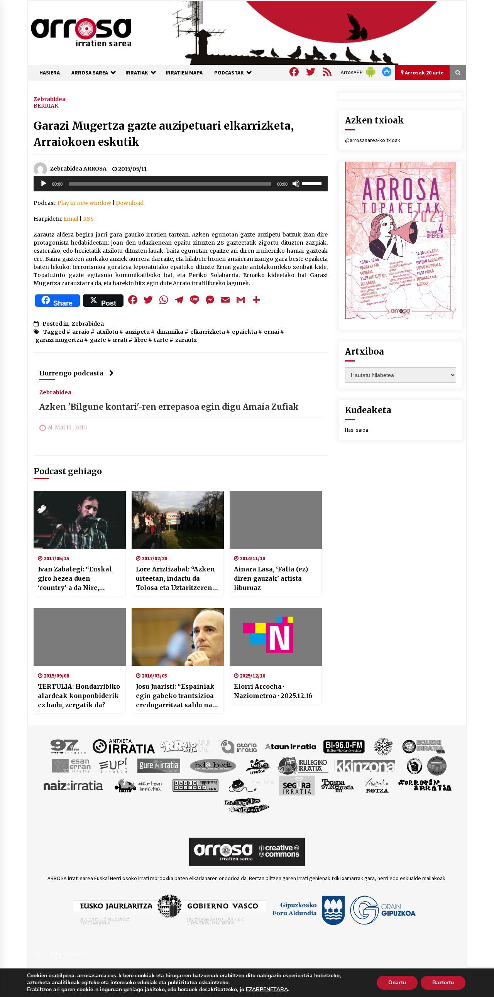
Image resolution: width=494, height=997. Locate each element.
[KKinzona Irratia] (365, 765)
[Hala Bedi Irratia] (212, 765)
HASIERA (49, 72)
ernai (271, 331)
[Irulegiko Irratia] (303, 765)
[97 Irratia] (68, 745)
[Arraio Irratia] (185, 745)
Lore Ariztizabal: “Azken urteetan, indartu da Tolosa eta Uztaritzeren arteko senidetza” (175, 578)
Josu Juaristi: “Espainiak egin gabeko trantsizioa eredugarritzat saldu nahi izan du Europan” (177, 696)
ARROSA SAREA (89, 72)
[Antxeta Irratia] (124, 745)
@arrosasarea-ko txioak (372, 140)
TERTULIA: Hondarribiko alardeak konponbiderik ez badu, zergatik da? (79, 696)
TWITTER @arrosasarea (60, 953)
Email (70, 218)
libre (140, 339)
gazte (98, 339)
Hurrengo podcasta (71, 373)
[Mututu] (296, 184)
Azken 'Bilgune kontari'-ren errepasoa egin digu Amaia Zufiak (169, 407)
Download (130, 202)
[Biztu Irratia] (383, 745)
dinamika (170, 331)
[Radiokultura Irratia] (195, 784)
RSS (88, 218)
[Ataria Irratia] (239, 745)
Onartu (397, 982)
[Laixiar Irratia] (437, 765)
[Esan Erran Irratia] (70, 765)
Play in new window (84, 202)
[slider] (313, 183)
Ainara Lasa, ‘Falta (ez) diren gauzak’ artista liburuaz (271, 578)
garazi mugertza (59, 339)
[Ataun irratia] (291, 745)
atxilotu (107, 331)
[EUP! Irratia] (113, 765)
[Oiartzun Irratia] (138, 784)
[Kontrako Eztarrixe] (414, 765)
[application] (181, 183)
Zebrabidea (50, 99)
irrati (120, 339)
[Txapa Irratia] (337, 784)
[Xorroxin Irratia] (424, 784)
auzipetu (137, 331)
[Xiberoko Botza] (376, 784)
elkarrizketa (207, 331)
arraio (81, 331)
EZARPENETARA (267, 989)
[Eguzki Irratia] (423, 745)
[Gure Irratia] (158, 765)
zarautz (186, 339)
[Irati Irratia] (259, 765)
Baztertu (443, 982)
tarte (161, 339)
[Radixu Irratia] (250, 784)
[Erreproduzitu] (43, 184)
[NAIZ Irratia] (74, 784)
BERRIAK (46, 105)
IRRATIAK (136, 72)
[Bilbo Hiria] (344, 745)
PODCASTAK (229, 72)
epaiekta (244, 331)
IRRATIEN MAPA (184, 72)
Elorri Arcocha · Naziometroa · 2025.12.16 (273, 691)
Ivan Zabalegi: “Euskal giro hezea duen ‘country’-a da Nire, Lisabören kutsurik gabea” (75, 578)
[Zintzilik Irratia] (247, 804)
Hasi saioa (356, 429)
